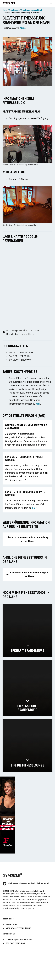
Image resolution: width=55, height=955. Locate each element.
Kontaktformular (15, 943)
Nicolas (23, 28)
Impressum (11, 924)
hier (38, 403)
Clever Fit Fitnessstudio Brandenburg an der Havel (27, 539)
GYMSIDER (9, 3)
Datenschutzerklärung (18, 928)
